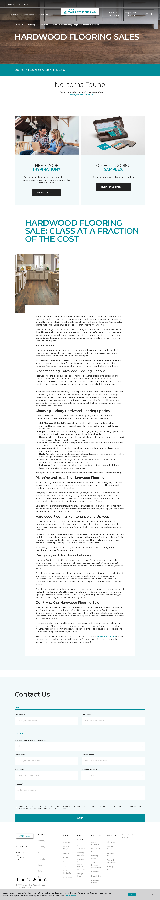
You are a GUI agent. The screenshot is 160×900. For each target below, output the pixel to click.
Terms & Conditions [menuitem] (111, 861)
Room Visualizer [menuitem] (81, 847)
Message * (19, 784)
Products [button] (13, 14)
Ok (132, 894)
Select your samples (111, 187)
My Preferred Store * (89, 769)
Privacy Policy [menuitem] (110, 868)
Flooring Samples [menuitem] (81, 854)
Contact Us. (60, 70)
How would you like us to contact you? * (31, 740)
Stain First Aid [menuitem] (95, 850)
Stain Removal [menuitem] (95, 843)
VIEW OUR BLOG (44, 193)
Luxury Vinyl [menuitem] (66, 847)
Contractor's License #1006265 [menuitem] (130, 836)
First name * (20, 714)
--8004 (25, 4)
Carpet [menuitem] (66, 858)
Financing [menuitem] (67, 877)
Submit (80, 818)
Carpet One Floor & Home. (33, 885)
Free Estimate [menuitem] (67, 871)
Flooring (31, 25)
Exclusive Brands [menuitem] (95, 881)
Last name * (86, 714)
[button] (142, 14)
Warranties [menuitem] (95, 872)
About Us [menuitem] (111, 842)
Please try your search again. (80, 95)
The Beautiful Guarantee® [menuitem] (96, 864)
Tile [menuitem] (65, 866)
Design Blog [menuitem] (80, 875)
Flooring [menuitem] (66, 842)
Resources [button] (28, 14)
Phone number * (21, 755)
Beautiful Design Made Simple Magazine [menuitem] (81, 864)
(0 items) (151, 14)
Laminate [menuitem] (67, 862)
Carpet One (19, 25)
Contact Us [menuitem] (110, 854)
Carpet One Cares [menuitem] (111, 847)
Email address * (87, 755)
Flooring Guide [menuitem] (94, 857)
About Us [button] (43, 14)
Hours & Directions (113, 14)
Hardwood (43, 25)
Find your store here (106, 636)
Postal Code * (20, 769)
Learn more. (70, 896)
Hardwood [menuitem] (67, 853)
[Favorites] (147, 14)
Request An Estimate (131, 14)
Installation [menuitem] (96, 876)
